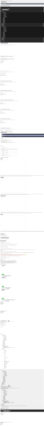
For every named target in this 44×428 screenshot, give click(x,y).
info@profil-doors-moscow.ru (5, 5)
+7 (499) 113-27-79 (5, 386)
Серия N (4, 19)
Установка (3, 24)
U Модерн (5, 15)
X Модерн (5, 13)
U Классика (5, 14)
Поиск (8, 385)
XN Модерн (5, 31)
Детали (2, 134)
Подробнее (2, 250)
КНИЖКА (2, 177)
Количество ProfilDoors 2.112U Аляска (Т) (5, 131)
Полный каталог (2, 404)
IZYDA (2, 214)
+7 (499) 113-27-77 (3, 1)
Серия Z (4, 20)
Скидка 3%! (3, 233)
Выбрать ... (2, 422)
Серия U (4, 28)
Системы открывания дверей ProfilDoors (6, 8)
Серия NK (4, 34)
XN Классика (5, 16)
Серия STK (4, 35)
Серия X (4, 12)
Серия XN (4, 374)
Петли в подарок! (3, 240)
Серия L (4, 18)
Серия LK (4, 21)
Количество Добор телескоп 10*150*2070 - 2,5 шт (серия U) (7, 119)
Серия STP (4, 17)
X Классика (5, 27)
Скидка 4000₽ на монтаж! (5, 237)
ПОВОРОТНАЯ (3, 195)
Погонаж (3, 348)
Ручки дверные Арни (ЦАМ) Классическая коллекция (8, 347)
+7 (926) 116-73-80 (9, 386)
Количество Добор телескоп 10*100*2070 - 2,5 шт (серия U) (7, 110)
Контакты (3, 25)
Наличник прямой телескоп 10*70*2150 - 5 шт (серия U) (6, 90)
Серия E (4, 32)
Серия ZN (4, 33)
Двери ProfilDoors (3, 26)
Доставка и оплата (4, 382)
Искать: (1, 385)
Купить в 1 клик (5, 132)
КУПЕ (2, 158)
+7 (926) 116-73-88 (3, 2)
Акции (2, 23)
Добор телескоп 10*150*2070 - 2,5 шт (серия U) (5, 118)
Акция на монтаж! (2, 323)
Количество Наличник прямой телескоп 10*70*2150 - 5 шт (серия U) (8, 91)
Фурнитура (4, 36)
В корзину (2, 132)
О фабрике (3, 39)
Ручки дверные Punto (5, 346)
